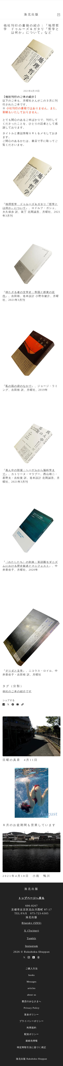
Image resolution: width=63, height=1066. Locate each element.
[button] (22, 704)
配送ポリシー (31, 1034)
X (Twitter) (31, 930)
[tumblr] (33, 957)
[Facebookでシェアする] (3, 704)
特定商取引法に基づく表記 (31, 1047)
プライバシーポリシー (31, 1021)
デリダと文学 (14, 670)
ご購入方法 (32, 968)
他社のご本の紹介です (17, 691)
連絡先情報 (32, 1041)
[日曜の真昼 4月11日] (31, 736)
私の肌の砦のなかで (18, 386)
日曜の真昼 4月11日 (20, 759)
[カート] (58, 14)
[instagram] (28, 957)
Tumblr (31, 938)
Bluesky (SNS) (31, 923)
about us (31, 995)
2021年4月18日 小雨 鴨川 (26, 875)
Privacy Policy (31, 1008)
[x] (24, 957)
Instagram (31, 946)
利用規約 (31, 1027)
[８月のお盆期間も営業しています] (31, 792)
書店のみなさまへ (31, 1001)
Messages (31, 982)
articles (31, 988)
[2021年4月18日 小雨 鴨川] (31, 850)
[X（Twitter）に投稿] (8, 704)
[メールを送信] (17, 704)
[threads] (38, 957)
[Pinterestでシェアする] (12, 704)
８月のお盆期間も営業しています (29, 825)
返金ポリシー (31, 1014)
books (31, 975)
